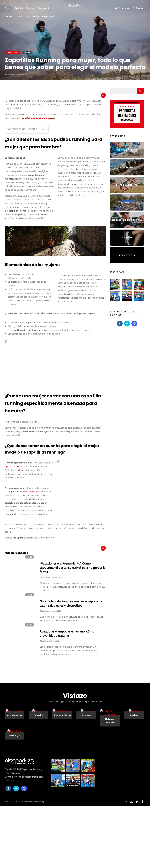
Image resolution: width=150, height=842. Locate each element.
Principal (19, 8)
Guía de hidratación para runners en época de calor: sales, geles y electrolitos (71, 603)
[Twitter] (127, 323)
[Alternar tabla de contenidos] (42, 129)
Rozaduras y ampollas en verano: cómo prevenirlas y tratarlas (67, 633)
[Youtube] (131, 801)
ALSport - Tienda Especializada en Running (27, 802)
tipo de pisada (12, 466)
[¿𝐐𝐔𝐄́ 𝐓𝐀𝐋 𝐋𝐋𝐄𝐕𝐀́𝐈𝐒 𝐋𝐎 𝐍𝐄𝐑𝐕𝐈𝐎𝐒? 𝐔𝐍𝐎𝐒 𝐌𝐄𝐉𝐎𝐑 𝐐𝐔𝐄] (139, 284)
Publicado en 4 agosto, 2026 (51, 611)
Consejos (10, 16)
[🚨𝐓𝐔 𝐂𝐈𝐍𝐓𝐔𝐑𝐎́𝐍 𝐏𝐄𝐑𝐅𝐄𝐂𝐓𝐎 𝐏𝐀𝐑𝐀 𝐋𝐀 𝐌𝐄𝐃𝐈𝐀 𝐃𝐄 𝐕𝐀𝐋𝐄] (127, 296)
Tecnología (24, 16)
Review (31, 8)
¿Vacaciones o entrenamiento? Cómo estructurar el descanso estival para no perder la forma (72, 567)
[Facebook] (120, 323)
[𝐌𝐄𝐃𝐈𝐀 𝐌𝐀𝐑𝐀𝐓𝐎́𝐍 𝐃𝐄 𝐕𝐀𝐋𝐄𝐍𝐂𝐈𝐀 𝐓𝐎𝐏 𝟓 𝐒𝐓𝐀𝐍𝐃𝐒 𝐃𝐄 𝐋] (139, 296)
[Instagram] (134, 323)
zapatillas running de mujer (23, 491)
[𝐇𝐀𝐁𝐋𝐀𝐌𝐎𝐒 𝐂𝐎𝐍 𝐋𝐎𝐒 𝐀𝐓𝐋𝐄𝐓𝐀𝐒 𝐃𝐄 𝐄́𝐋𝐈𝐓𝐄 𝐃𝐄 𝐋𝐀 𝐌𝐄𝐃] (115, 296)
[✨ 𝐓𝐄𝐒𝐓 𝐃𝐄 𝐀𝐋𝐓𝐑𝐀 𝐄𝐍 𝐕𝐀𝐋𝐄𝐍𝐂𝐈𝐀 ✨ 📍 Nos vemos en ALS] (115, 284)
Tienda (8, 8)
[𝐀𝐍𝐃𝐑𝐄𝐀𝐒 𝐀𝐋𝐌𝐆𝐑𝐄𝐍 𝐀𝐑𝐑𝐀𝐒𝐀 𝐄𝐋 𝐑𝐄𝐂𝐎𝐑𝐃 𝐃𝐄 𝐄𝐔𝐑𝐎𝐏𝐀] (127, 284)
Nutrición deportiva (43, 16)
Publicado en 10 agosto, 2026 (51, 577)
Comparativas (45, 8)
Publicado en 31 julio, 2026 (50, 641)
